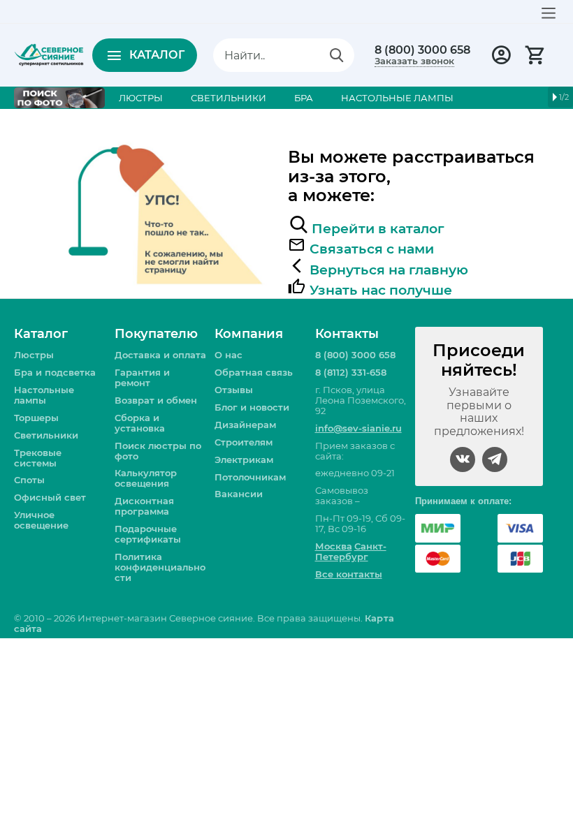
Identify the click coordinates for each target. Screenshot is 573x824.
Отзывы (234, 389)
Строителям (244, 442)
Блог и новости (252, 407)
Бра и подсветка (55, 372)
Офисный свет (50, 497)
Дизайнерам (245, 424)
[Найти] (337, 55)
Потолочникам (250, 477)
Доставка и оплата (160, 354)
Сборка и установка (140, 423)
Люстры (34, 354)
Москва (333, 546)
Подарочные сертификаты (148, 534)
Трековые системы (37, 458)
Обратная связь (254, 372)
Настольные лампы (44, 395)
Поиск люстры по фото (158, 451)
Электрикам (244, 459)
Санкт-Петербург (350, 551)
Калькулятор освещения (146, 478)
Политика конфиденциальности (160, 567)
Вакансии (239, 493)
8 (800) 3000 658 (422, 50)
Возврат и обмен (156, 400)
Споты (29, 479)
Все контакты (348, 574)
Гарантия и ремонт (142, 377)
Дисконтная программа (144, 506)
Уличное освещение (41, 520)
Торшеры (36, 417)
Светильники (46, 435)
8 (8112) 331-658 (350, 372)
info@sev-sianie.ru (358, 428)
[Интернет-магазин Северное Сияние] (49, 53)
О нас (228, 354)
